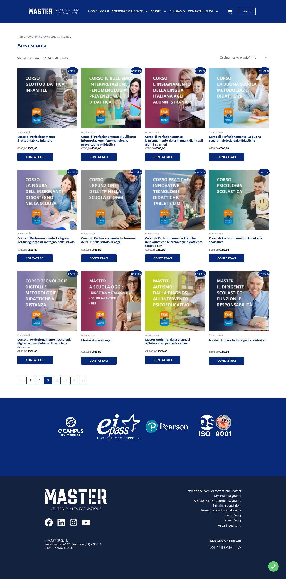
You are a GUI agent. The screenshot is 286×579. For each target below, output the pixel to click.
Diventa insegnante (227, 496)
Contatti (195, 11)
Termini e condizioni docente (221, 510)
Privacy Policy (232, 515)
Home (92, 11)
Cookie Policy (232, 520)
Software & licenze (127, 11)
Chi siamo (177, 11)
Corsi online (34, 37)
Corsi (104, 11)
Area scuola (51, 37)
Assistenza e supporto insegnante (217, 501)
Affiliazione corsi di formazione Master (214, 491)
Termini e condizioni (227, 505)
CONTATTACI (35, 157)
